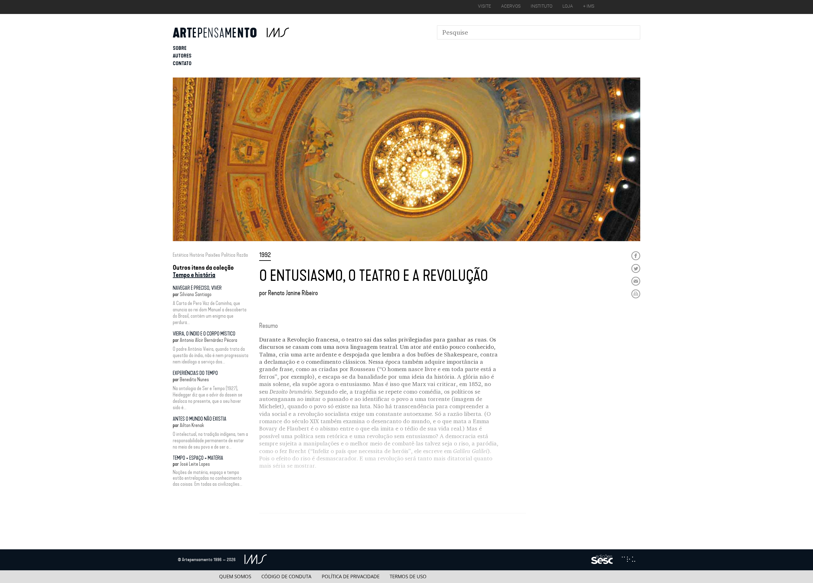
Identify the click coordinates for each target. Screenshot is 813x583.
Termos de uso (408, 576)
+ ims (588, 6)
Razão (242, 255)
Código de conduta (286, 576)
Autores (182, 56)
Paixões (212, 255)
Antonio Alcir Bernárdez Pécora (208, 340)
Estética (180, 255)
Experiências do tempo (195, 373)
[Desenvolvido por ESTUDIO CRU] (628, 559)
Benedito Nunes (194, 379)
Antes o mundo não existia (199, 419)
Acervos (511, 6)
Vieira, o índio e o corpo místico (204, 334)
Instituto (541, 6)
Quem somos (235, 576)
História (197, 255)
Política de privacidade (351, 576)
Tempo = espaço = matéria (198, 458)
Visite (484, 6)
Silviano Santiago (196, 294)
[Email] (635, 281)
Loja (567, 6)
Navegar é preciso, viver (197, 288)
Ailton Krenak (192, 425)
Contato (182, 63)
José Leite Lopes (195, 464)
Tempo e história (194, 275)
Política (228, 255)
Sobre (179, 48)
